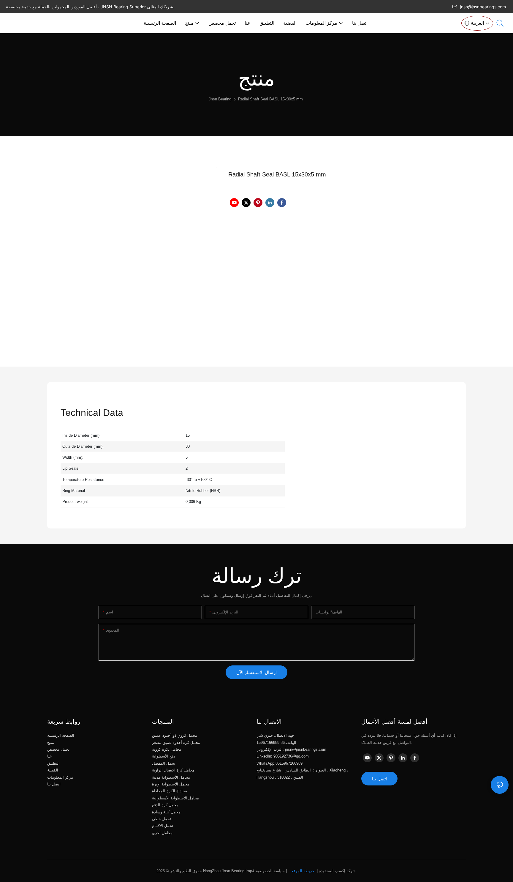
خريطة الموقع (303, 871)
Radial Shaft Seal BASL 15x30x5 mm (270, 99)
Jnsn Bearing (220, 99)
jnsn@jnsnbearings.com (483, 6)
